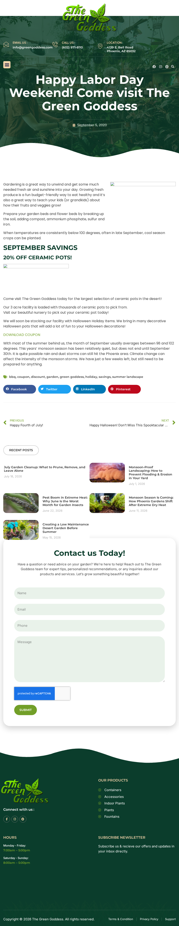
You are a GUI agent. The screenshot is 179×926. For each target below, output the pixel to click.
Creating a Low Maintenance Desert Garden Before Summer (66, 528)
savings (105, 377)
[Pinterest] (167, 66)
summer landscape (127, 377)
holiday (91, 377)
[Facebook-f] (6, 819)
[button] (6, 64)
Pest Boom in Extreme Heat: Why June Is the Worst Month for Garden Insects (65, 501)
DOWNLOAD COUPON (21, 334)
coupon (23, 377)
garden (52, 377)
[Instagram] (160, 66)
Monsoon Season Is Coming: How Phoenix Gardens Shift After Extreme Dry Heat (151, 501)
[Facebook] (154, 66)
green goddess (72, 377)
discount (38, 377)
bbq (12, 377)
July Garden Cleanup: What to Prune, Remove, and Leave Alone (44, 469)
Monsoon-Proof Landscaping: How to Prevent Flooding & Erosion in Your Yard (150, 472)
